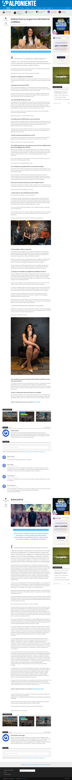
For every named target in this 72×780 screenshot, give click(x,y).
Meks (15, 778)
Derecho (17, 8)
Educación (28, 8)
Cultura (12, 8)
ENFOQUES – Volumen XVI (64, 12)
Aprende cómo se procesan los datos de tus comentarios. (33, 451)
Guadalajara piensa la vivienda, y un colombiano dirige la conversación (20, 13)
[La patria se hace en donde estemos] (26, 12)
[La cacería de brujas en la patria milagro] (48, 12)
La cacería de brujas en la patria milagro (53, 12)
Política (44, 8)
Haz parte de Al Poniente (9, 770)
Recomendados (22, 413)
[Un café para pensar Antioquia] (37, 12)
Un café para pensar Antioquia (42, 12)
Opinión (8, 8)
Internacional (38, 8)
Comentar (6, 506)
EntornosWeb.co (24, 778)
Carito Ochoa (5, 20)
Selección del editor (24, 414)
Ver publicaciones (47, 427)
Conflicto (49, 8)
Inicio (4, 8)
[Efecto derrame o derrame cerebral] (3, 12)
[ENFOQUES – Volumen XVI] (59, 12)
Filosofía (33, 8)
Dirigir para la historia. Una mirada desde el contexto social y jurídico (36, 764)
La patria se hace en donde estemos (31, 12)
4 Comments (5, 25)
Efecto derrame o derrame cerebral (8, 12)
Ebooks (5, 772)
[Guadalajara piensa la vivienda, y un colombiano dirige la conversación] (15, 12)
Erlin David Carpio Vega (6, 501)
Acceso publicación (7, 774)
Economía (22, 8)
